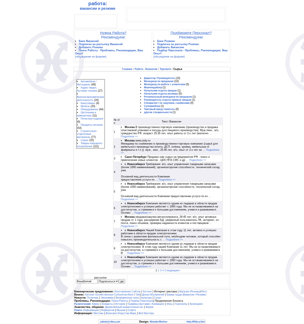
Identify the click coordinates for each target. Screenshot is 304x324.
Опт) (204, 291)
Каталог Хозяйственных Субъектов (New (109, 294)
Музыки (121, 310)
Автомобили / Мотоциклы (86, 83)
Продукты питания (92, 124)
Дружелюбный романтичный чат (124, 307)
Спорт (158, 297)
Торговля (165, 69)
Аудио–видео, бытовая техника (87, 89)
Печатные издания (92, 118)
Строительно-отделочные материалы (87, 134)
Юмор (95, 303)
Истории (120, 303)
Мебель (85, 106)
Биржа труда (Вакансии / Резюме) (186, 294)
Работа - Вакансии (146, 69)
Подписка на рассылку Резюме (178, 44)
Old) (138, 294)
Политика (92, 297)
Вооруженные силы (127, 297)
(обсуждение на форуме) (90, 56)
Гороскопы (181, 303)
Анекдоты (107, 303)
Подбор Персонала (141, 300)
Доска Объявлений (153, 294)
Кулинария (196, 303)
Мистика (98, 313)
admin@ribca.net (110, 321)
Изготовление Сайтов (127, 291)
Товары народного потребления (89, 145)
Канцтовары (88, 103)
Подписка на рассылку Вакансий (101, 44)
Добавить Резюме (91, 47)
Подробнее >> (129, 136)
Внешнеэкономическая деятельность (90, 99)
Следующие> (172, 270)
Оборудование (89, 109)
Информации (91, 310)
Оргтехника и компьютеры (86, 114)
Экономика (107, 297)
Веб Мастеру (146, 313)
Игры (170, 303)
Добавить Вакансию (170, 47)
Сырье (85, 140)
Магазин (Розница (190, 291)
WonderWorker (159, 321)
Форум (149, 307)
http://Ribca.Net (196, 321)
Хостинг (147, 291)
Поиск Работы (119, 300)
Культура (146, 297)
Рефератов (107, 310)
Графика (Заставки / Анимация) (146, 303)
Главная (127, 69)
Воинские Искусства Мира (121, 313)
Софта (132, 310)
